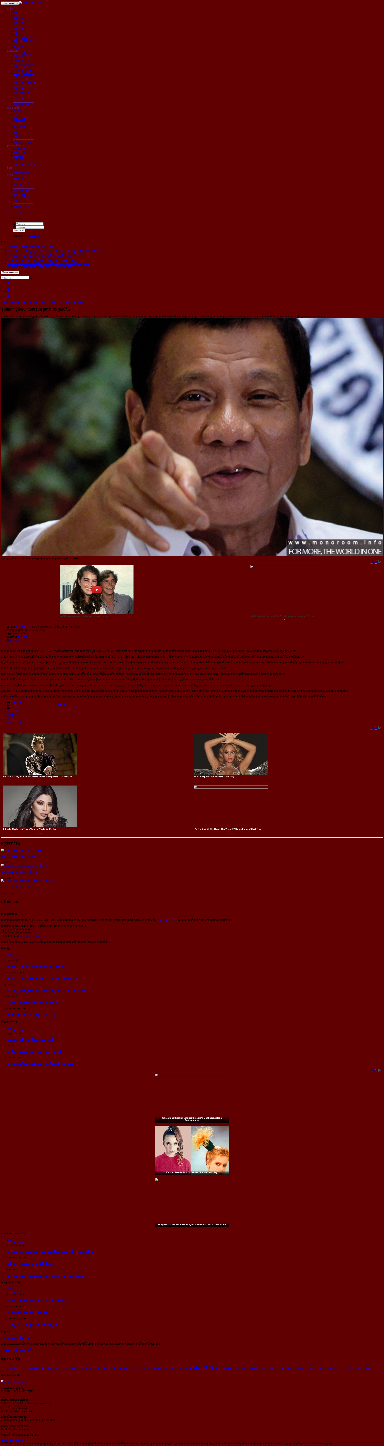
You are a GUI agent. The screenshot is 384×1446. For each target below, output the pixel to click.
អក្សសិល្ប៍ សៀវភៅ (21, 67)
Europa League (8, 1368)
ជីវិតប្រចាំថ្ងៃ (18, 88)
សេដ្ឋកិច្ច (17, 34)
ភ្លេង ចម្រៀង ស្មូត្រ (21, 60)
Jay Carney (269, 1368)
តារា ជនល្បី (18, 178)
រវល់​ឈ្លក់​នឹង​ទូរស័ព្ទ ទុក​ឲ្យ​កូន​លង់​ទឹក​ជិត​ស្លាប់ (30, 1263)
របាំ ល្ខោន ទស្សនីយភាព (23, 63)
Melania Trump (60, 1368)
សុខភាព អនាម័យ (21, 92)
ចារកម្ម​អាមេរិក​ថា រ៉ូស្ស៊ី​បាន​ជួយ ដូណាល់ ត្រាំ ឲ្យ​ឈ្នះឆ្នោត (21, 887)
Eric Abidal (21, 1368)
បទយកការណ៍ (19, 159)
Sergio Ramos (363, 1368)
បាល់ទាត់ (17, 111)
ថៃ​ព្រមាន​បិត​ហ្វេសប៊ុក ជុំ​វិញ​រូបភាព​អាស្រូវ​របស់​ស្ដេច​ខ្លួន (35, 1002)
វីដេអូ (9, 168)
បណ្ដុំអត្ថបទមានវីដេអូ (22, 171)
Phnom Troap (46, 1368)
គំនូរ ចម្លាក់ (18, 57)
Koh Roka (288, 1368)
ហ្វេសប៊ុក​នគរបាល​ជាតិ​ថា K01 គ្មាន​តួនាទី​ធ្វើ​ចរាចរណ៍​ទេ (36, 966)
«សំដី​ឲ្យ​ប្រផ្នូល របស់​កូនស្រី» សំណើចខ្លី (27, 1312)
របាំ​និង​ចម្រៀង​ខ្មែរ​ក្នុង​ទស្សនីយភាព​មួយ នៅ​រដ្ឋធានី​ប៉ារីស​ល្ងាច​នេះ (40, 1063)
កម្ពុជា (15, 12)
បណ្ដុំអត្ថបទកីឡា (20, 127)
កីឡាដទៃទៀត (19, 121)
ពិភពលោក (18, 22)
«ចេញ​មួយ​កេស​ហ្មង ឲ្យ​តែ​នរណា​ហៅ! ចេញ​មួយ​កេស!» (35, 1324)
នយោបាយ (18, 28)
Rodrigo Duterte (15, 722)
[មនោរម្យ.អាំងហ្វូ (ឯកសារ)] (32, 3)
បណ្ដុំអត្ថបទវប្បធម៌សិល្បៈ (24, 82)
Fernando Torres (122, 1368)
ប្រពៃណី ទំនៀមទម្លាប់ (23, 76)
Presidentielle (168, 1368)
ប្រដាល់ (16, 114)
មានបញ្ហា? (22, 636)
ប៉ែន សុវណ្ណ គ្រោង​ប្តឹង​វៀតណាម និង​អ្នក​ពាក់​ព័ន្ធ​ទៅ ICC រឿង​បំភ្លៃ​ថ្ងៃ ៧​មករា (46, 990)
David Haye (220, 1368)
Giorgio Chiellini (239, 1368)
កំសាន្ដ (10, 174)
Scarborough (94, 1368)
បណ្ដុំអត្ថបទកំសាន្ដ (21, 206)
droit (70, 1368)
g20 (249, 1368)
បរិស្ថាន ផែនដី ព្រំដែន (22, 41)
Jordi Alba (316, 1368)
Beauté (133, 1368)
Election (205, 1367)
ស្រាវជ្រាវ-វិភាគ (14, 145)
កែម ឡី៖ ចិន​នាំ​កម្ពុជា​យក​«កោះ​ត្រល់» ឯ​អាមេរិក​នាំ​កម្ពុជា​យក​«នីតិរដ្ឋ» (43, 978)
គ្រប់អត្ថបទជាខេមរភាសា (23, 705)
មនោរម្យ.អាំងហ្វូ (23, 627)
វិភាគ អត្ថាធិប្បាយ (21, 149)
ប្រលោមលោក (19, 194)
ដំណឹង (10, 8)
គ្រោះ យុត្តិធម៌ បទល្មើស (23, 38)
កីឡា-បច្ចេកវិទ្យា (14, 108)
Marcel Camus (300, 1368)
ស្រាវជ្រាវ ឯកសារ (20, 152)
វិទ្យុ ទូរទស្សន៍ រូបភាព (22, 70)
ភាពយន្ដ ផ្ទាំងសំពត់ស (23, 73)
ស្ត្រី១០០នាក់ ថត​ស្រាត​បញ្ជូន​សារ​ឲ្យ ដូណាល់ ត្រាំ (18, 856)
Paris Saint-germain (343, 1368)
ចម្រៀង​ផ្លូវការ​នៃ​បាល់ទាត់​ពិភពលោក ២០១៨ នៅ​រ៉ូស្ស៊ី (34, 1051)
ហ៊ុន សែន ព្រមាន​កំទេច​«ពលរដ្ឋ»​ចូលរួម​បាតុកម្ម (31, 1014)
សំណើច (17, 200)
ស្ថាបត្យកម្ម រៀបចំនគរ (22, 53)
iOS (309, 1368)
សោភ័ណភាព (19, 95)
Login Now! (19, 230)
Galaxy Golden (257, 1368)
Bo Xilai (325, 1368)
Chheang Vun (186, 1368)
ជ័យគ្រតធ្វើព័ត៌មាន (21, 190)
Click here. (33, 235)
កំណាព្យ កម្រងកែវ (21, 197)
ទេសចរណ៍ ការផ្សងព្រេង (24, 181)
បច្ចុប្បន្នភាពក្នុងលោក (44, 705)
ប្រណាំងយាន (19, 117)
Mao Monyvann (79, 1368)
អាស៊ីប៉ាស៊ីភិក (61, 705)
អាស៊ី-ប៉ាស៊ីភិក (19, 18)
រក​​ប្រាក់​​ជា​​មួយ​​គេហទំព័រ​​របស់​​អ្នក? (16, 1338)
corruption (278, 1368)
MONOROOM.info (166, 920)
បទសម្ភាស (18, 155)
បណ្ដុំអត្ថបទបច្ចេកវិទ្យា (23, 142)
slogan (228, 1368)
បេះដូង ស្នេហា (19, 98)
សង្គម (15, 31)
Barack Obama (14, 711)
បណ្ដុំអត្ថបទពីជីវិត (21, 104)
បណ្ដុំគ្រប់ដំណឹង (20, 47)
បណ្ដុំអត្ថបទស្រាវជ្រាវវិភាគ (24, 165)
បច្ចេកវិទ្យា (17, 133)
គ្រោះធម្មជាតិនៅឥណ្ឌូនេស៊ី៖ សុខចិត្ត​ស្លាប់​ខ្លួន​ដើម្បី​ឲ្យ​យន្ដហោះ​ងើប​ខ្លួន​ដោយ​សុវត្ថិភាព (50, 1251)
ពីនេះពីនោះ (18, 184)
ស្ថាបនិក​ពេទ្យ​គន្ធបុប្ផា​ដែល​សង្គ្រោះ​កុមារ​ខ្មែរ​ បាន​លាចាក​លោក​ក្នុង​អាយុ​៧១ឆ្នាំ (46, 1275)
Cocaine (11, 714)
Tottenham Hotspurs (146, 1368)
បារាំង (15, 15)
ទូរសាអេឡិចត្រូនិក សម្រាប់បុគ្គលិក (18, 1350)
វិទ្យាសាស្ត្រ (18, 136)
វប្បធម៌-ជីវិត (12, 50)
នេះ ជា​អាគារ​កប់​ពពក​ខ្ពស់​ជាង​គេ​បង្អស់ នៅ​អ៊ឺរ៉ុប (31, 1039)
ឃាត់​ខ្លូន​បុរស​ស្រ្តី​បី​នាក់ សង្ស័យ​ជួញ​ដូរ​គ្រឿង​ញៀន (19, 872)
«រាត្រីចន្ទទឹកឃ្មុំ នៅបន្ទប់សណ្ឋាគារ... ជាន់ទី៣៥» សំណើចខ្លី (37, 1300)
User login (17, 211)
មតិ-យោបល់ (15, 640)
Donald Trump (14, 719)
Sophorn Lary (107, 1368)
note (157, 1368)
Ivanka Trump (33, 1368)
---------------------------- (23, 25)
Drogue (10, 716)
